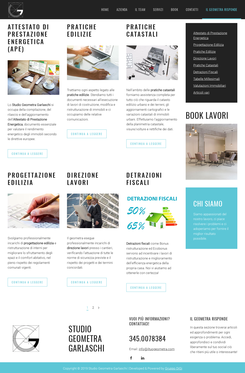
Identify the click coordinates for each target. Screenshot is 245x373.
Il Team (140, 9)
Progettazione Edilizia (32, 178)
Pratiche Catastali (142, 30)
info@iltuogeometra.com (157, 349)
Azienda (122, 9)
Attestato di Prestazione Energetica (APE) (28, 37)
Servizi (158, 9)
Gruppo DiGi (173, 368)
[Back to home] (15, 9)
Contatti (192, 9)
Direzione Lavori (204, 58)
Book (174, 9)
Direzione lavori (83, 178)
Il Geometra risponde (221, 9)
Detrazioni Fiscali (144, 178)
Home (105, 9)
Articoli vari (201, 92)
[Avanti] (98, 308)
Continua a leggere (27, 154)
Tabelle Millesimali (206, 79)
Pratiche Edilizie (82, 30)
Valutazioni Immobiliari (209, 85)
